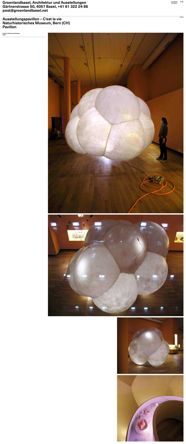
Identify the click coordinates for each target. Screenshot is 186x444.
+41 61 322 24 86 (73, 6)
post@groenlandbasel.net (25, 10)
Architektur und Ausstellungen (59, 2)
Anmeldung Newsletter (174, 2)
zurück (181, 17)
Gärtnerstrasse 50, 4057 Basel (29, 6)
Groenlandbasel (17, 2)
